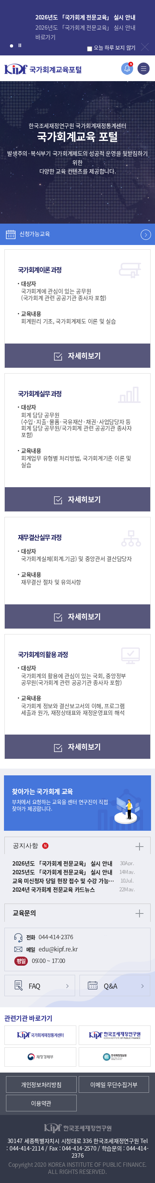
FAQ (35, 986)
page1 (11, 45)
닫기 (145, 47)
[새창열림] (40, 1035)
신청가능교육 (34, 233)
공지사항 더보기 (139, 847)
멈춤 (20, 45)
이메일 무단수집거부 (113, 1084)
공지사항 (25, 845)
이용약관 (41, 1103)
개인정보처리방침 (41, 1084)
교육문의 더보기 (139, 913)
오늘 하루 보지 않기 (115, 47)
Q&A (110, 986)
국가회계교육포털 (42, 69)
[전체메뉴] (144, 69)
